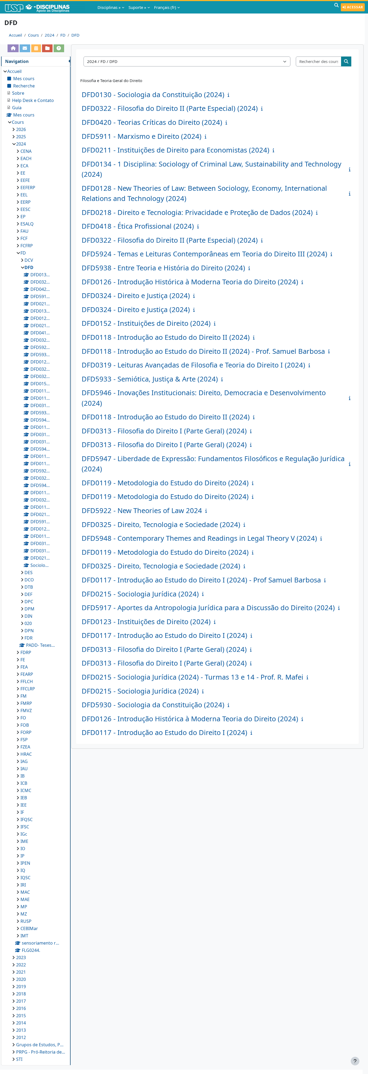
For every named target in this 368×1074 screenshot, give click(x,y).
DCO (29, 580)
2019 (21, 987)
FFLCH (26, 681)
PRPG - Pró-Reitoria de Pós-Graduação (40, 1052)
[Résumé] (229, 94)
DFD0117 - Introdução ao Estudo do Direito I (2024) (164, 635)
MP (23, 907)
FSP (24, 740)
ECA (24, 166)
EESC (25, 209)
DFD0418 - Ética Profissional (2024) (138, 226)
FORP (26, 732)
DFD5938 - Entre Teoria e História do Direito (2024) (163, 268)
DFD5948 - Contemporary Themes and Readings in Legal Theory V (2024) (199, 538)
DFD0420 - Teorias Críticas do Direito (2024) (152, 122)
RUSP (26, 921)
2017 (21, 1001)
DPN (29, 631)
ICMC (25, 790)
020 (28, 623)
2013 (21, 1030)
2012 (21, 1037)
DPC (29, 602)
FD (62, 35)
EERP (25, 202)
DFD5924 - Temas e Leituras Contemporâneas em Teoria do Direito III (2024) (204, 254)
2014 (21, 1023)
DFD (75, 35)
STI (19, 1059)
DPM (29, 609)
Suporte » (137, 7)
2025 (21, 137)
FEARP (26, 674)
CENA (26, 151)
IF (22, 812)
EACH (26, 158)
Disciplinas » (109, 7)
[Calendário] (36, 48)
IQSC (25, 878)
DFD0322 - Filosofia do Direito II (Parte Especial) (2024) (170, 108)
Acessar (354, 7)
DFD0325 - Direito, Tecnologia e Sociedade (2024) (161, 524)
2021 (21, 972)
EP (23, 217)
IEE (23, 805)
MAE (25, 899)
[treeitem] (35, 565)
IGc (23, 834)
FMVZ (26, 710)
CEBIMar (29, 928)
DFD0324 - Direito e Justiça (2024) (136, 295)
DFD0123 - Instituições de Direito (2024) (146, 621)
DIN (28, 616)
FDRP (25, 652)
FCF (23, 238)
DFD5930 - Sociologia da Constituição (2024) (153, 704)
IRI (23, 885)
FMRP (26, 703)
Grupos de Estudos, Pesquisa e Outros (40, 1045)
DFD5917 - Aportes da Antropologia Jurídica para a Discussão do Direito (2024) (208, 607)
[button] (336, 7)
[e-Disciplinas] (45, 7)
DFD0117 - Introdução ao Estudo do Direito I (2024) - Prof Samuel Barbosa (201, 580)
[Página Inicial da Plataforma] (13, 48)
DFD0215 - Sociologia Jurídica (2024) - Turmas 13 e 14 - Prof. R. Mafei (192, 677)
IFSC (24, 827)
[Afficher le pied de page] (355, 1061)
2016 (21, 1008)
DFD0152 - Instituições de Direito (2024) (146, 323)
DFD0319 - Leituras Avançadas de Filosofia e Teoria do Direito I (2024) (193, 365)
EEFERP (27, 187)
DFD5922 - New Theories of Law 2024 (142, 510)
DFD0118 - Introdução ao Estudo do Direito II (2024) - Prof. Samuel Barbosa (203, 351)
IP (22, 856)
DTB (29, 587)
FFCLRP (27, 689)
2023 (21, 957)
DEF (28, 594)
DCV (29, 260)
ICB (23, 783)
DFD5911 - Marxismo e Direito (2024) (142, 136)
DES (29, 572)
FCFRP (26, 246)
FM (23, 696)
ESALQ (27, 224)
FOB (24, 725)
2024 (49, 35)
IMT (24, 936)
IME (24, 841)
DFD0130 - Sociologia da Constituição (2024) (153, 94)
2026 (21, 129)
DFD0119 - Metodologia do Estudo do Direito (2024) (165, 482)
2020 (21, 979)
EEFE (25, 180)
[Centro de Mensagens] (25, 48)
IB (22, 776)
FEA (24, 667)
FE (22, 660)
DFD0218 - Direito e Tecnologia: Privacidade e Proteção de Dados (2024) (197, 212)
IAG (24, 761)
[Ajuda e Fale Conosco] (59, 48)
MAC (25, 892)
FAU (24, 231)
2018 (21, 994)
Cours (33, 35)
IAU (24, 769)
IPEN (25, 863)
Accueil (15, 35)
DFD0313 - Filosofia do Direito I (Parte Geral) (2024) (164, 431)
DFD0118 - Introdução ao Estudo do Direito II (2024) (166, 337)
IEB (23, 798)
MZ (23, 914)
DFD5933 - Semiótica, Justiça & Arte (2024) (150, 379)
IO (22, 849)
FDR (29, 638)
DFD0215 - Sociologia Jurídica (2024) (140, 594)
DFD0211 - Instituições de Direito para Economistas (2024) (175, 150)
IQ (22, 870)
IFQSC (26, 819)
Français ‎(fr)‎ (165, 7)
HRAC (26, 754)
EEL (23, 195)
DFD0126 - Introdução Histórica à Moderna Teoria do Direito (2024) (190, 282)
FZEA (25, 747)
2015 (21, 1016)
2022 (21, 965)
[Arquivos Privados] (47, 48)
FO (23, 718)
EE (22, 173)
